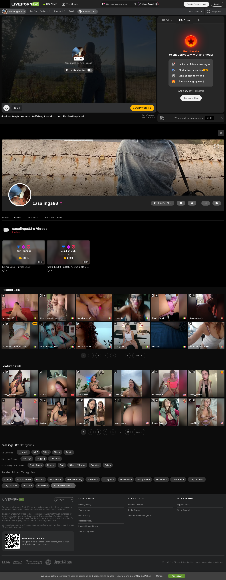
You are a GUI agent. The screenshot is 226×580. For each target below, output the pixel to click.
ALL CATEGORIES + (63, 485)
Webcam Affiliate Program (139, 515)
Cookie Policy (143, 576)
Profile (33, 11)
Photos (59, 11)
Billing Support (183, 510)
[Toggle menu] (5, 4)
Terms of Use (84, 510)
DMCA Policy (84, 515)
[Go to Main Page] (25, 4)
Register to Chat (191, 98)
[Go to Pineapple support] (48, 562)
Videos (45, 11)
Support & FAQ (183, 505)
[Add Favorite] (6, 108)
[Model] (221, 133)
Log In (217, 4)
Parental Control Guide (88, 526)
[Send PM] (216, 203)
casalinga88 (9, 445)
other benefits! (196, 91)
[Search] (135, 4)
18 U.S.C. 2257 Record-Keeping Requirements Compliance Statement (193, 562)
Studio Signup (134, 510)
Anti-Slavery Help (86, 532)
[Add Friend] (205, 203)
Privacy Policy (84, 505)
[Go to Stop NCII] (63, 562)
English (62, 499)
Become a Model (135, 505)
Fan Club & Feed (53, 217)
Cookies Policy (85, 521)
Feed (71, 11)
